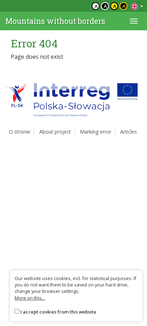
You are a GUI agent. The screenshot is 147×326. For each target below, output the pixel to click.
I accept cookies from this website (58, 312)
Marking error (95, 131)
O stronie (19, 131)
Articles (128, 131)
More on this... (30, 298)
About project (55, 131)
